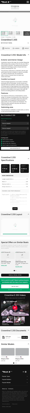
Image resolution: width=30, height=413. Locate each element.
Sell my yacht (15, 286)
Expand (15, 208)
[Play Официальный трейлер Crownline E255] (19, 319)
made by (3, 68)
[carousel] (15, 23)
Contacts (10, 388)
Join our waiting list (15, 148)
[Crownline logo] (15, 7)
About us (4, 388)
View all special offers (15, 275)
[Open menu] (28, 2)
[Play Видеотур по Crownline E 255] (7, 319)
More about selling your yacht (15, 289)
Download (25, 337)
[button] (15, 21)
